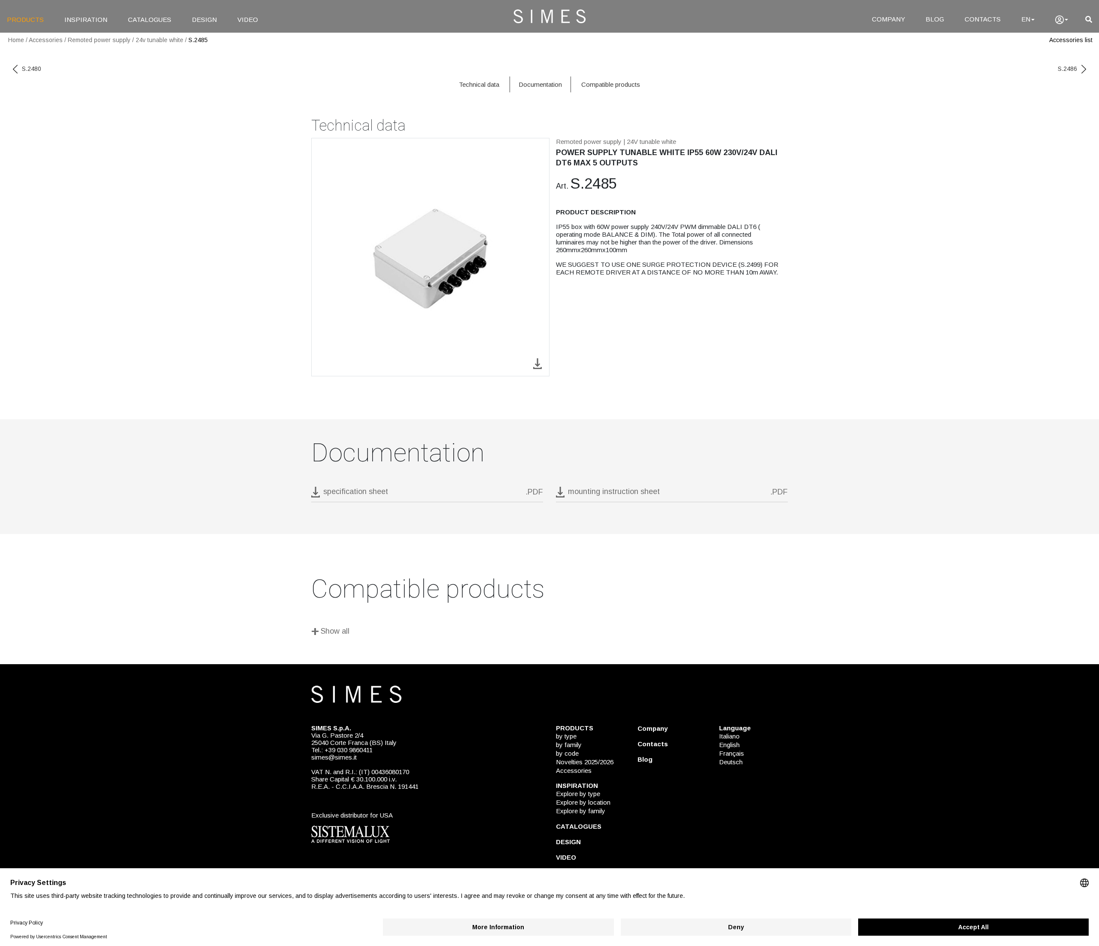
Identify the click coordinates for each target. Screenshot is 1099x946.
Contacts (653, 744)
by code (567, 753)
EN (1025, 19)
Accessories (46, 40)
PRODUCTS (25, 19)
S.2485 (198, 40)
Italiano (729, 736)
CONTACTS (983, 19)
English (729, 744)
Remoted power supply (99, 40)
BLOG (935, 19)
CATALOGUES (149, 19)
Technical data (479, 84)
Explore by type (578, 793)
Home (16, 40)
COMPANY (888, 19)
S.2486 (1067, 68)
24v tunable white (159, 40)
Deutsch (731, 762)
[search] (1088, 19)
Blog (645, 759)
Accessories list (1071, 40)
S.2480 (31, 68)
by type (566, 736)
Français (731, 753)
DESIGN (204, 19)
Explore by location (583, 802)
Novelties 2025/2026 (584, 762)
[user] (1062, 19)
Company (653, 728)
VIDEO (247, 19)
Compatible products (610, 84)
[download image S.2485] (537, 362)
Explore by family (580, 811)
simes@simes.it (334, 757)
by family (569, 744)
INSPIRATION (85, 19)
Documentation (540, 84)
